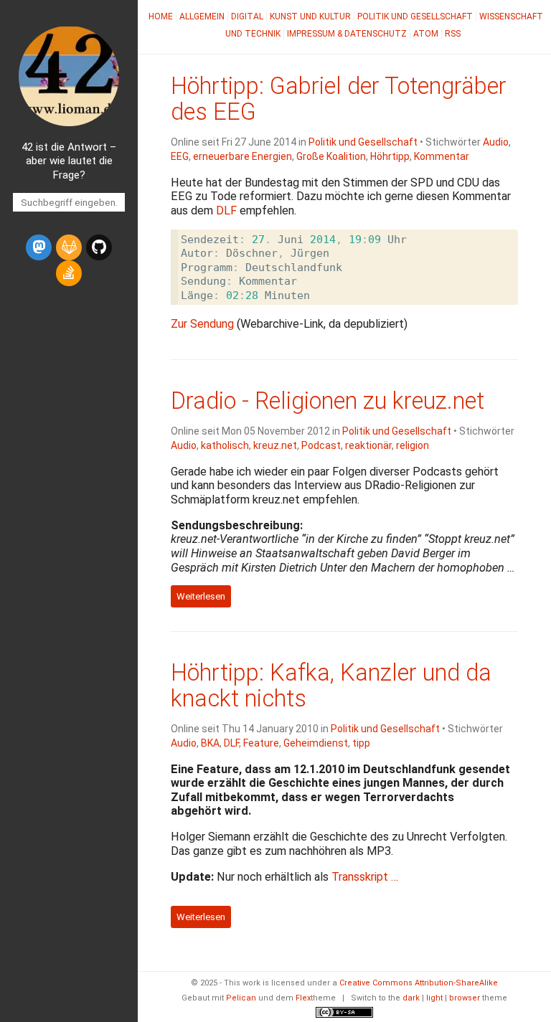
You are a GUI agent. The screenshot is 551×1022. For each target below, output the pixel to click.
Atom (425, 34)
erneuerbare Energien (242, 156)
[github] (99, 247)
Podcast (321, 445)
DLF (231, 743)
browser (464, 998)
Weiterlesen (200, 596)
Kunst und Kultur (310, 16)
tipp (361, 743)
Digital (247, 16)
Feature (261, 743)
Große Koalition (331, 156)
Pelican (241, 998)
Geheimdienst (315, 743)
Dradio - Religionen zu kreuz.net (327, 401)
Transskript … (364, 877)
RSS (453, 34)
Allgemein (202, 16)
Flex (303, 998)
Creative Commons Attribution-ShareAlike (418, 983)
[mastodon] (39, 247)
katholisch (225, 445)
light (434, 998)
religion (412, 445)
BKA (210, 743)
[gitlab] (69, 247)
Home (161, 16)
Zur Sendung (202, 324)
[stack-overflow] (69, 273)
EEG (180, 156)
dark (411, 998)
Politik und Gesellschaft (415, 16)
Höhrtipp (390, 156)
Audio (496, 142)
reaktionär (368, 445)
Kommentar (441, 156)
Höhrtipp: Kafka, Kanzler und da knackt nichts (331, 685)
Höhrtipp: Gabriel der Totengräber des (339, 99)
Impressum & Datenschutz (347, 34)
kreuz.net (275, 445)
